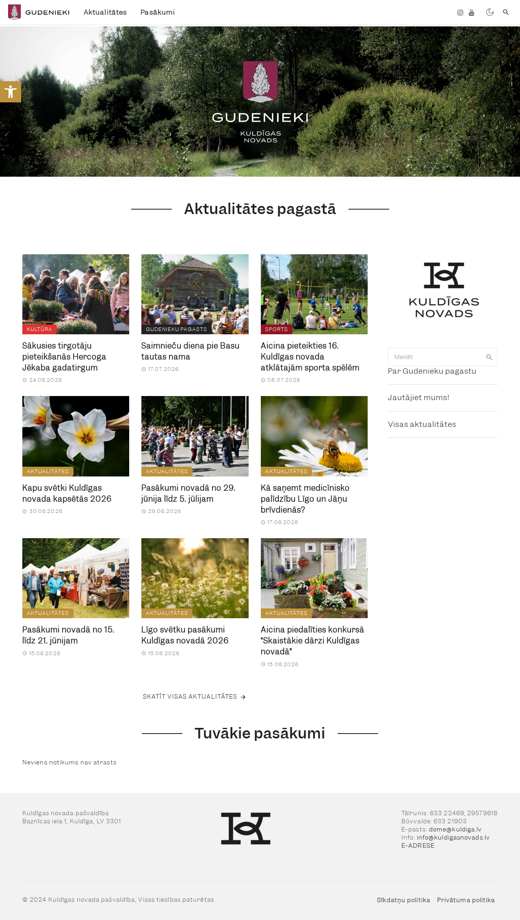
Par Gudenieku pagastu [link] (432, 371)
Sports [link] (276, 329)
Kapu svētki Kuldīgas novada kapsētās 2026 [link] (67, 493)
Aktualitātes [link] (105, 12)
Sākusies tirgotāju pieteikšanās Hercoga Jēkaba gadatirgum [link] (64, 357)
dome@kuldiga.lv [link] (455, 829)
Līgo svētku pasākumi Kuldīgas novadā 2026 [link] (185, 635)
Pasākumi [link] (158, 12)
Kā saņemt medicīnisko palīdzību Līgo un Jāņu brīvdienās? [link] (305, 499)
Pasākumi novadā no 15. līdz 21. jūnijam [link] (68, 635)
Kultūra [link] (39, 329)
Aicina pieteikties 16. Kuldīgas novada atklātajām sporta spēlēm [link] (310, 357)
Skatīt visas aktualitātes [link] (190, 697)
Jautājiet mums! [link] (419, 397)
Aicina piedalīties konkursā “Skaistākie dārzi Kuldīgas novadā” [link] (312, 641)
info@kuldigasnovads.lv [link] (453, 837)
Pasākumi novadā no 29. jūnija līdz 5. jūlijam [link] (188, 493)
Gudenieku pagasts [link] (176, 329)
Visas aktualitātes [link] (422, 424)
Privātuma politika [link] (466, 900)
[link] (10, 91)
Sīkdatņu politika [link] (403, 900)
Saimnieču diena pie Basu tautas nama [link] (190, 351)
